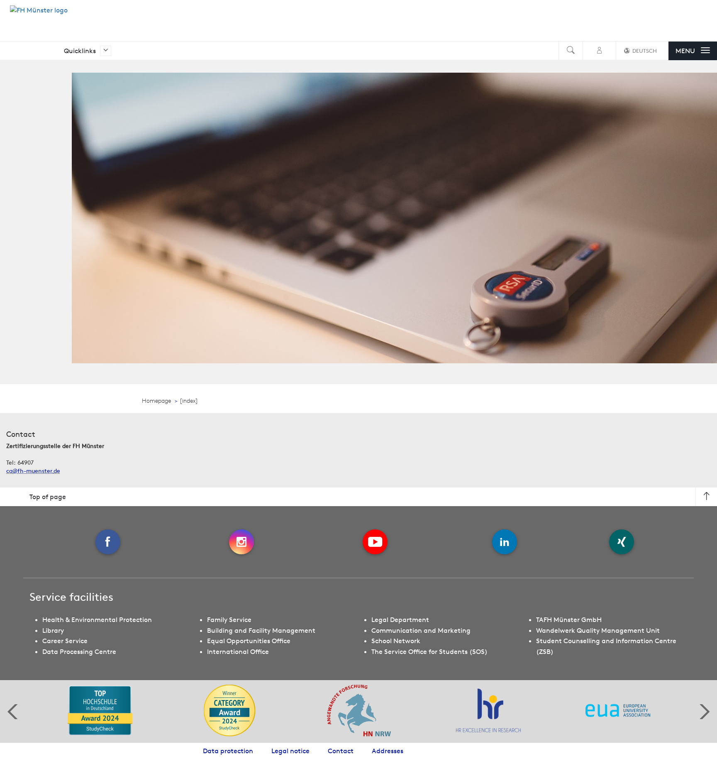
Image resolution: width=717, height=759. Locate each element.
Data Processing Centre (79, 651)
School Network (395, 641)
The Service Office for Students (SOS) (429, 651)
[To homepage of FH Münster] (39, 14)
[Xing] (621, 541)
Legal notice (290, 751)
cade (33, 471)
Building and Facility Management (261, 630)
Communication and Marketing (421, 630)
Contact (341, 751)
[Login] (599, 51)
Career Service (65, 641)
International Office (238, 651)
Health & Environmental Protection (97, 619)
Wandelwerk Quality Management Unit (598, 630)
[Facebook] (107, 541)
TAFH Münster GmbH (569, 619)
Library (53, 630)
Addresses (387, 751)
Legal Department (400, 619)
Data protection (228, 751)
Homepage (156, 400)
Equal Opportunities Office (248, 641)
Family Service (229, 619)
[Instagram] (241, 541)
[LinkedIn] (504, 541)
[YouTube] (375, 541)
